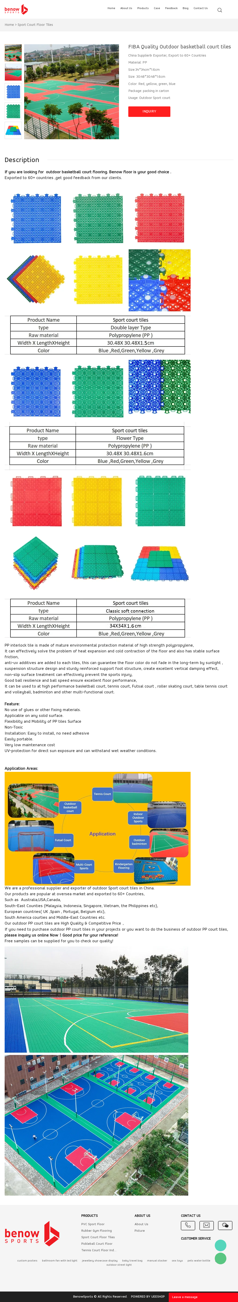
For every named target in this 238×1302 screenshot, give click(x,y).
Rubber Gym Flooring (96, 1231)
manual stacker (157, 1260)
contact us (201, 8)
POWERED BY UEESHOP (148, 1297)
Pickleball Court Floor (96, 1244)
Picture (140, 1231)
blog (185, 8)
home (111, 8)
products (143, 8)
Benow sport (220, 1245)
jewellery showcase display (100, 1260)
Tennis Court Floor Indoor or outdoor (99, 1250)
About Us (141, 1224)
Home (9, 25)
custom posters (27, 1260)
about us (126, 8)
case (157, 8)
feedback (171, 8)
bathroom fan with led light (59, 1260)
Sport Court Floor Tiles (35, 25)
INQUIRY (149, 111)
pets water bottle (199, 1260)
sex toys (177, 1260)
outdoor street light (119, 1265)
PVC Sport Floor (93, 1224)
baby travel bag (132, 1260)
